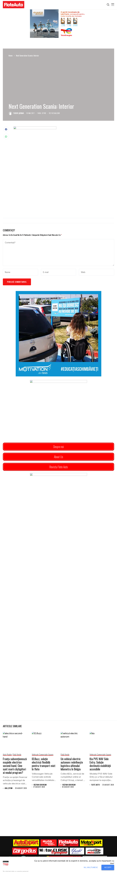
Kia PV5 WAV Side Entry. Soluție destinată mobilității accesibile (100, 764)
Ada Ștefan (8, 788)
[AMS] (49, 842)
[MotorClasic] (53, 851)
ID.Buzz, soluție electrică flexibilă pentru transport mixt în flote (43, 764)
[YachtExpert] (77, 851)
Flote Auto (95, 785)
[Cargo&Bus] (24, 851)
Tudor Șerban (18, 113)
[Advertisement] (64, 192)
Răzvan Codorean (40, 785)
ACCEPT (107, 867)
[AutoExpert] (26, 842)
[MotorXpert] (91, 842)
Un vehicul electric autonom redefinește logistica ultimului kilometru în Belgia (72, 764)
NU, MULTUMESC (91, 867)
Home (11, 55)
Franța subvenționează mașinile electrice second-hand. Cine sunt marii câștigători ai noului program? (15, 766)
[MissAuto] (94, 851)
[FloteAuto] (68, 842)
